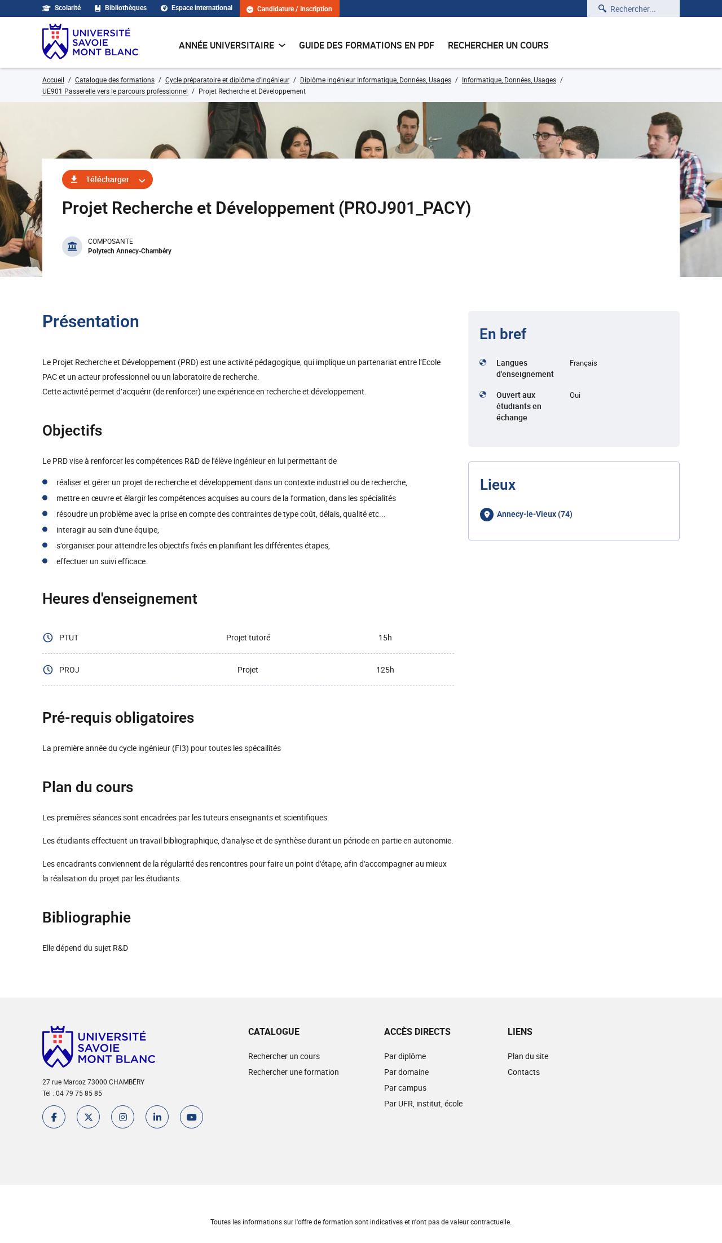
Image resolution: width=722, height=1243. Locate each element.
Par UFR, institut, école (423, 1103)
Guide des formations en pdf (366, 45)
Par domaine (406, 1071)
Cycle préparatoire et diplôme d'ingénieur (227, 79)
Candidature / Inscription (294, 9)
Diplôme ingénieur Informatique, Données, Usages (375, 79)
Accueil (53, 79)
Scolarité (68, 8)
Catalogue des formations (115, 79)
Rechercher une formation (293, 1071)
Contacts (524, 1071)
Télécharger (107, 179)
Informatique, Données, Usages (509, 79)
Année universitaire (226, 45)
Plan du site (528, 1056)
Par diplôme (405, 1056)
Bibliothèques (126, 8)
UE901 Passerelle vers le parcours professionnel (115, 90)
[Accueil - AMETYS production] (90, 42)
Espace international (201, 8)
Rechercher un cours (498, 45)
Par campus (405, 1087)
